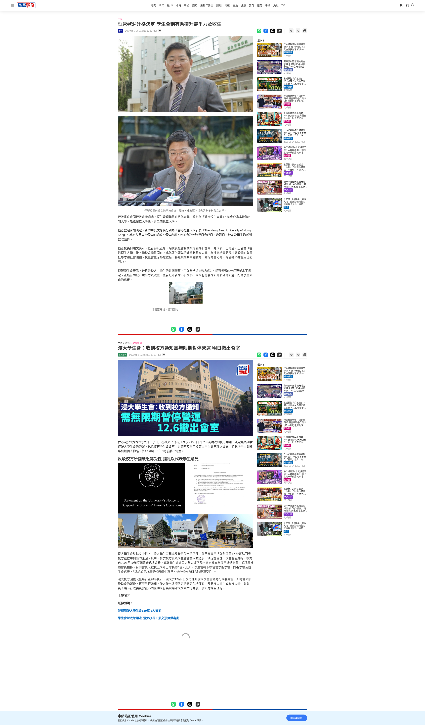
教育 (127, 343)
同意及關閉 (296, 718)
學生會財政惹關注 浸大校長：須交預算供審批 (148, 618)
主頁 (120, 19)
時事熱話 (288, 52)
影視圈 (287, 104)
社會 (286, 207)
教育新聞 (137, 343)
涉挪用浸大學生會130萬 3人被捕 (139, 610)
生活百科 (288, 173)
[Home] (26, 5)
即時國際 (288, 70)
